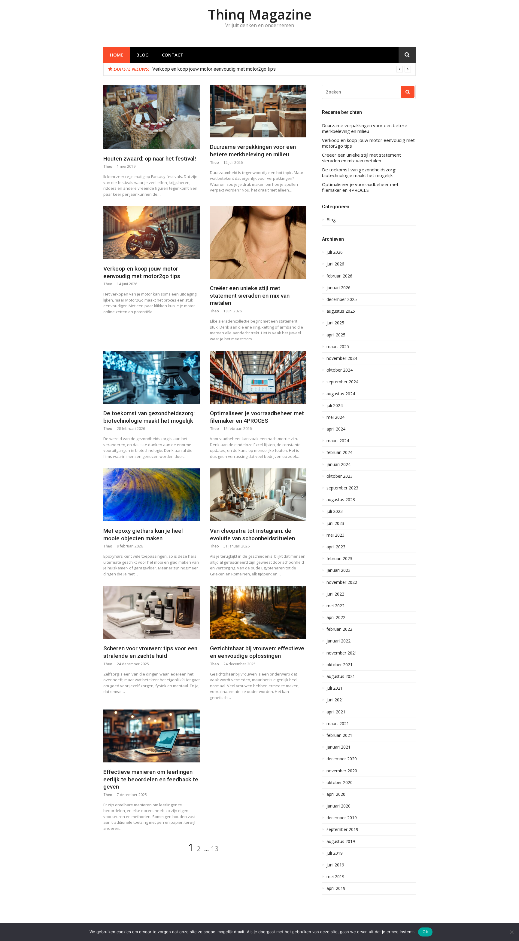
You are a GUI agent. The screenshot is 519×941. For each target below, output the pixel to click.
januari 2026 (338, 287)
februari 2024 (339, 452)
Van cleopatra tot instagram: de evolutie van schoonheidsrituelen (252, 534)
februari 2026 (339, 276)
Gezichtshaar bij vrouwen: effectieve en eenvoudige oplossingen (257, 652)
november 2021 (341, 653)
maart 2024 (337, 440)
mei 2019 (335, 876)
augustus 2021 (340, 676)
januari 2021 (338, 747)
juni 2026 (335, 264)
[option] (281, 69)
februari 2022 (339, 629)
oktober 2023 (339, 476)
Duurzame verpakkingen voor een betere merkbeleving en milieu (253, 150)
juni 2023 (335, 523)
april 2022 (335, 617)
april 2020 (335, 794)
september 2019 (342, 829)
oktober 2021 (339, 664)
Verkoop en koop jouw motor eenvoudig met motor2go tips (214, 69)
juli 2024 (334, 405)
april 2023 (335, 547)
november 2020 (341, 771)
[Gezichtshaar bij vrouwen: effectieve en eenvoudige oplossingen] (258, 612)
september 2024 (342, 382)
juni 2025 (335, 323)
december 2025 (341, 299)
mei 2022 (335, 605)
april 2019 (335, 888)
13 (215, 848)
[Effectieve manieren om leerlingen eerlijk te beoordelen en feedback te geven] (151, 736)
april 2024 (335, 429)
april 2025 (335, 335)
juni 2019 (335, 865)
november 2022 (341, 582)
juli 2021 (334, 688)
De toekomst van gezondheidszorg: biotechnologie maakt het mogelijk (149, 417)
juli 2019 (334, 853)
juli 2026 (334, 252)
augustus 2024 (340, 394)
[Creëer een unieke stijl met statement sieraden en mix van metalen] (258, 242)
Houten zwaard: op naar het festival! (149, 158)
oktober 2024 (339, 370)
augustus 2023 (340, 499)
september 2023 (342, 488)
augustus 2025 (340, 311)
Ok (425, 931)
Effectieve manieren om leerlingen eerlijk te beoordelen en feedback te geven (150, 779)
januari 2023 (338, 570)
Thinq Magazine (259, 14)
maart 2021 (337, 723)
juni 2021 (335, 700)
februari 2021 (339, 735)
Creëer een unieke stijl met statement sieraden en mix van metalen (250, 295)
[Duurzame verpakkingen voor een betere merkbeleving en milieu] (258, 111)
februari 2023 (339, 558)
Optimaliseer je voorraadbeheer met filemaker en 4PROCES (257, 417)
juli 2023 (334, 511)
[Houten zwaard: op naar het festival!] (151, 117)
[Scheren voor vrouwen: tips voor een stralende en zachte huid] (151, 612)
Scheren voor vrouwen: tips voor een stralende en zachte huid (150, 652)
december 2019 (341, 817)
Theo (107, 166)
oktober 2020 (339, 782)
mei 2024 (335, 417)
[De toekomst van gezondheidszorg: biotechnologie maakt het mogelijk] (151, 377)
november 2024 (341, 358)
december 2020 (341, 759)
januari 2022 (338, 641)
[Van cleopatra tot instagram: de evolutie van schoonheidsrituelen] (258, 494)
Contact (172, 55)
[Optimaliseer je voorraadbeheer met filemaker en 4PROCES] (258, 377)
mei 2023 (335, 535)
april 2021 (335, 712)
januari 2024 (338, 464)
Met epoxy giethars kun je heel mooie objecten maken (143, 534)
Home (116, 55)
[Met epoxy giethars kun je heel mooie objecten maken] (151, 494)
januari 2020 (338, 806)
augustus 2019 (340, 841)
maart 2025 (337, 346)
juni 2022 (335, 594)
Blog (142, 55)
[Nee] (511, 932)
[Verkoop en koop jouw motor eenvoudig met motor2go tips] (151, 232)
